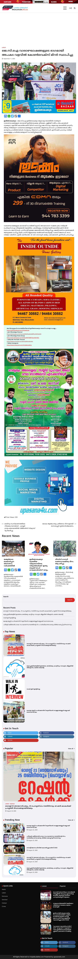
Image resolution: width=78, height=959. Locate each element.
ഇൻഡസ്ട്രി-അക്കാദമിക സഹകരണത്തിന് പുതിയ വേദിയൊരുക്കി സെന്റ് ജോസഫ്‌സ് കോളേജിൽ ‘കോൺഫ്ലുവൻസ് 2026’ (62, 916)
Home (4, 889)
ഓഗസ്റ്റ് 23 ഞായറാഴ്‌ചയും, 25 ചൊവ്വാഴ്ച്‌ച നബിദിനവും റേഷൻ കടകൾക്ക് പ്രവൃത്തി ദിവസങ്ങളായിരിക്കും (37, 611)
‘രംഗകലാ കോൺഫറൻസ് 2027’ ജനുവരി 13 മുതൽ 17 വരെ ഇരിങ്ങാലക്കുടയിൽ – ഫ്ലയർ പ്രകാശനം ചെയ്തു (62, 929)
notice (12, 804)
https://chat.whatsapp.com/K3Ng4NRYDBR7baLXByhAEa (23, 338)
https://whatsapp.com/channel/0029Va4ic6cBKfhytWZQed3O (24, 334)
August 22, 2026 (32, 830)
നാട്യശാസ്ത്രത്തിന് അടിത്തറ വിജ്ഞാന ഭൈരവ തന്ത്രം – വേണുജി (63, 905)
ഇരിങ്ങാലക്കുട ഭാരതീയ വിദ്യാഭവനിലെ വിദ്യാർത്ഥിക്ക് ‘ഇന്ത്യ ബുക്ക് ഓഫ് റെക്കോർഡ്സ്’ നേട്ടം (38, 564)
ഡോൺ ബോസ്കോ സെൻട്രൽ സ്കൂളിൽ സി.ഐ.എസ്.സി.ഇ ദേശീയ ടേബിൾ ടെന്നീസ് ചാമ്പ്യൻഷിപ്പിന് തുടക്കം (64, 894)
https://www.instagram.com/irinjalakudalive (19, 345)
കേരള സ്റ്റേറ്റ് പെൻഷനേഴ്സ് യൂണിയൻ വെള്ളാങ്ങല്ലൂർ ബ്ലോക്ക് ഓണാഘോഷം (28, 621)
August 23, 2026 (11, 811)
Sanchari (5, 900)
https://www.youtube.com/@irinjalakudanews (20, 341)
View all (71, 749)
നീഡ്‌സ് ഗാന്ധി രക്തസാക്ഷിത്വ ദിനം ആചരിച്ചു (64, 561)
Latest (4, 47)
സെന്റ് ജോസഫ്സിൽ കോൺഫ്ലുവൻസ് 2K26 (42, 837)
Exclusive (5, 896)
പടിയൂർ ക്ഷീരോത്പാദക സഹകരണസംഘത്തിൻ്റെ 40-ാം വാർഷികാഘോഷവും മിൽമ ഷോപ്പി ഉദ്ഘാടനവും (37, 625)
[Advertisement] (39, 27)
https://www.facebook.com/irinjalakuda (18, 330)
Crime (4, 906)
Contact (4, 903)
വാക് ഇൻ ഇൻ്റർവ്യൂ (9, 618)
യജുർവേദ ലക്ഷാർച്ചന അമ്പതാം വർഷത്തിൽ (9, 562)
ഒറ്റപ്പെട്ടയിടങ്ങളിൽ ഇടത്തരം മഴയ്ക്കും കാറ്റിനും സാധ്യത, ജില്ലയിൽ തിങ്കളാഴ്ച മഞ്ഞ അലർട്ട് (33, 614)
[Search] (74, 8)
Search (5, 597)
